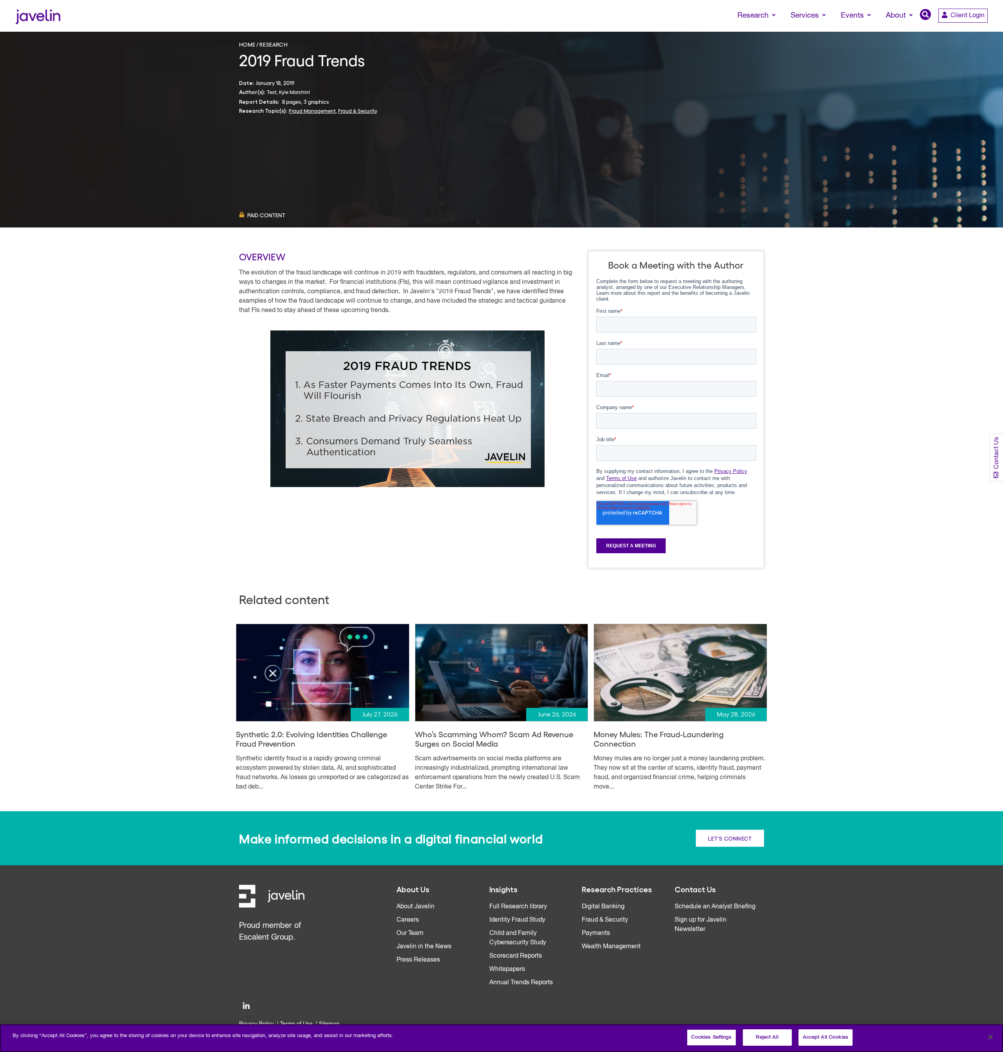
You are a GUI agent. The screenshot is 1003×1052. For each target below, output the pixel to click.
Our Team (410, 933)
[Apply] (964, 30)
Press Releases (418, 960)
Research (273, 44)
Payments (596, 933)
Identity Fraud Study (517, 920)
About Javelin (415, 907)
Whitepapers (507, 969)
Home (247, 44)
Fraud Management (312, 111)
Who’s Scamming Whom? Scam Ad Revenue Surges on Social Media (494, 738)
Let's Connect (730, 838)
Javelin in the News (423, 947)
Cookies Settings (711, 1037)
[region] (501, 1038)
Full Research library (518, 907)
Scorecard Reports (515, 956)
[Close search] (985, 30)
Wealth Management (611, 947)
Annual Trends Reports (521, 983)
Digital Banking (603, 907)
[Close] (990, 1037)
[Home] (38, 15)
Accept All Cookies (825, 1037)
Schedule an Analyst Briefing (715, 907)
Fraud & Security (357, 111)
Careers (407, 920)
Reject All (767, 1037)
